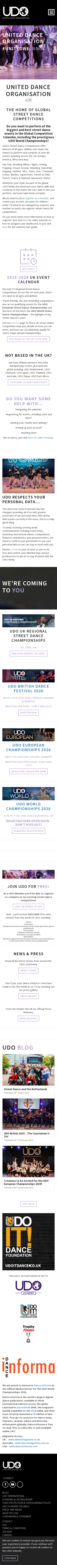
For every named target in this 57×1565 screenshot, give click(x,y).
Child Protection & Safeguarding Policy (26, 1502)
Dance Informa (42, 1385)
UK (34, 1414)
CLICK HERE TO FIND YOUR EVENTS (28, 382)
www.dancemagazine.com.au (32, 1442)
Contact (7, 1521)
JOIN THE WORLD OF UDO (28, 906)
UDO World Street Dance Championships (27, 312)
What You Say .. (11, 1513)
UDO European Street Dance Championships (25, 306)
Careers (7, 1535)
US (32, 1410)
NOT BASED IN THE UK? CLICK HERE (28, 339)
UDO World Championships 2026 (28, 806)
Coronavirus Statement (16, 1516)
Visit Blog (28, 1203)
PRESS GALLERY (28, 996)
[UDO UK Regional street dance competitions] (28, 620)
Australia (22, 1407)
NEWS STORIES (28, 970)
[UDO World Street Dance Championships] (28, 793)
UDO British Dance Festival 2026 (28, 688)
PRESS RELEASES (28, 1018)
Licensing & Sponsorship (17, 1499)
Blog (5, 1492)
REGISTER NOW (28, 712)
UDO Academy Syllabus (15, 1506)
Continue (10, 1558)
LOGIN (14, 549)
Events (15, 322)
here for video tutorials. (41, 437)
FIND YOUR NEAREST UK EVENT (28, 653)
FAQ (4, 1524)
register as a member (37, 198)
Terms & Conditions (14, 1528)
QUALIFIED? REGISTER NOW (28, 771)
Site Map (7, 1531)
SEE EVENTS (28, 269)
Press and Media (12, 1509)
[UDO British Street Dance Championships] (28, 676)
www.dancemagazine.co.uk (24, 1439)
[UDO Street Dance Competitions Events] (28, 256)
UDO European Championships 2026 (28, 747)
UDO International (13, 1496)
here (25, 220)
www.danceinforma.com (23, 1446)
